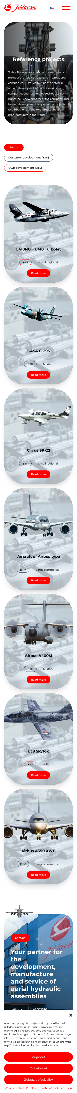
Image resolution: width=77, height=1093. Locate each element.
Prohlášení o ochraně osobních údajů (49, 1088)
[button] (71, 1015)
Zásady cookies (14, 1088)
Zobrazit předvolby (38, 1080)
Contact (20, 937)
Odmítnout (38, 1068)
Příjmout (38, 1057)
